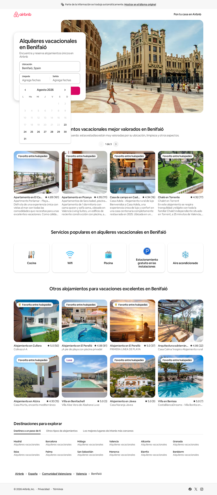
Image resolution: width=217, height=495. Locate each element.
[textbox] (34, 80)
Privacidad (44, 489)
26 (38, 131)
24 (25, 131)
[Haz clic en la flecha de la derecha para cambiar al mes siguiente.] (65, 90)
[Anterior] (101, 144)
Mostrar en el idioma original (140, 4)
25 (31, 131)
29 (58, 131)
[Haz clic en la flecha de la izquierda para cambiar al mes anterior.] (25, 90)
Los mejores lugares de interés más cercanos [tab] (108, 430)
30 (65, 131)
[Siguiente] (116, 144)
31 (25, 138)
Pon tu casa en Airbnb (187, 14)
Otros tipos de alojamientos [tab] (62, 430)
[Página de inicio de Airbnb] (22, 14)
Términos (58, 489)
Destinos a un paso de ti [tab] (27, 430)
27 (45, 131)
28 (51, 131)
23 (65, 124)
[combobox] (49, 68)
